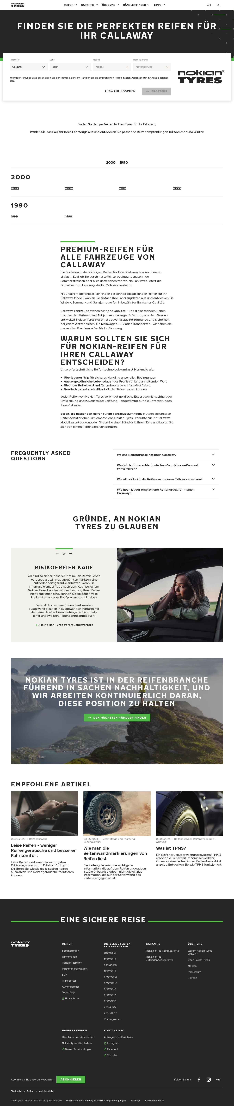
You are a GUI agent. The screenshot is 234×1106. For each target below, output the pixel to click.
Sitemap (135, 1100)
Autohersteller (70, 986)
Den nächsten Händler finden (119, 717)
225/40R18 (110, 965)
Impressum (194, 971)
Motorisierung (140, 59)
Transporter (69, 980)
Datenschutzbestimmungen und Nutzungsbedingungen (96, 1100)
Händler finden (134, 4)
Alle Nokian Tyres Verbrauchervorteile (65, 625)
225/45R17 (110, 1007)
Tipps (157, 4)
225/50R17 (110, 1013)
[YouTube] (218, 1079)
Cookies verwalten (154, 1100)
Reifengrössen (112, 1019)
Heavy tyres (72, 998)
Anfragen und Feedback (118, 1037)
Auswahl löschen (120, 91)
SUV (64, 974)
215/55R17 (110, 995)
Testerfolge (69, 992)
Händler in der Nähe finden (78, 1037)
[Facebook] (199, 1079)
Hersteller (15, 59)
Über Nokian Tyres (199, 959)
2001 (122, 188)
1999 (14, 216)
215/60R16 (110, 1001)
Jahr (52, 59)
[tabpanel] (90, 76)
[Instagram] (208, 1079)
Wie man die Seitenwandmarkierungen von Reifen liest (115, 853)
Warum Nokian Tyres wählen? (200, 952)
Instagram (113, 1043)
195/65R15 (110, 971)
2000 (110, 162)
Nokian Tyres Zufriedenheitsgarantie (160, 958)
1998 (68, 216)
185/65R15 (110, 959)
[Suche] (218, 5)
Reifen (68, 4)
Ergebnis (159, 91)
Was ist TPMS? (171, 847)
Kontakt (192, 977)
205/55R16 (110, 977)
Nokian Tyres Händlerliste (77, 1043)
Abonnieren (70, 1079)
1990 (124, 162)
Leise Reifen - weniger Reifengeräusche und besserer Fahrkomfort (43, 850)
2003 (15, 188)
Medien (192, 965)
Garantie (88, 4)
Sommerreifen (70, 950)
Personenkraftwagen (74, 968)
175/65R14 (110, 953)
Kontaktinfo (114, 1030)
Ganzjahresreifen (72, 962)
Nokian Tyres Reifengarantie (163, 950)
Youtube (112, 1055)
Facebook (113, 1049)
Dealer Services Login (78, 1049)
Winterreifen (69, 956)
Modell (96, 59)
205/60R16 (110, 983)
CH (209, 5)
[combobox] (29, 67)
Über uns (108, 4)
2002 (69, 188)
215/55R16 (110, 989)
